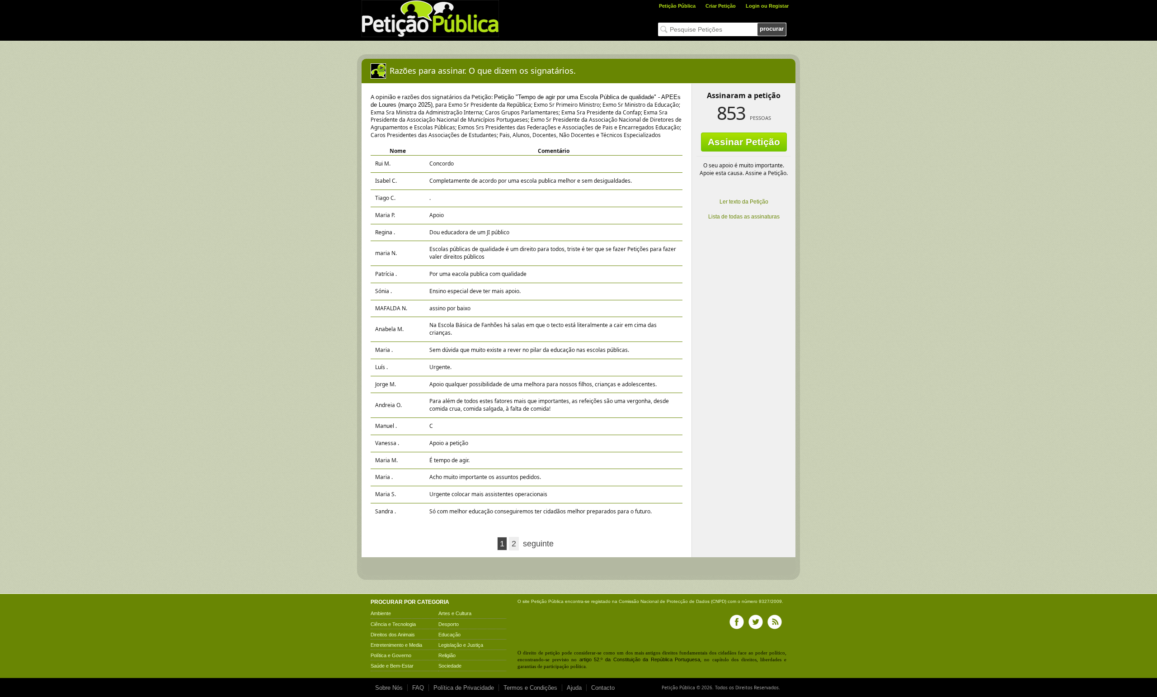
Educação (449, 634)
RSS (774, 622)
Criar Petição (720, 6)
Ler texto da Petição (744, 202)
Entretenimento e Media (396, 645)
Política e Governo (391, 655)
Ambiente (381, 613)
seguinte (538, 543)
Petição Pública (677, 6)
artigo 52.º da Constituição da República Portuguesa (640, 659)
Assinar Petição (744, 142)
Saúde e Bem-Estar (392, 666)
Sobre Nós (389, 687)
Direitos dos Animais (393, 634)
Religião (447, 655)
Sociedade (449, 666)
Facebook (736, 622)
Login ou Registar (767, 6)
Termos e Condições (530, 687)
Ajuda (574, 687)
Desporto (448, 624)
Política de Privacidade (463, 687)
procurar (772, 28)
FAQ (418, 687)
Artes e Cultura (454, 613)
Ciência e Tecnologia (393, 624)
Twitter (755, 622)
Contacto (603, 687)
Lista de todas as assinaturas (744, 216)
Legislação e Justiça (460, 645)
